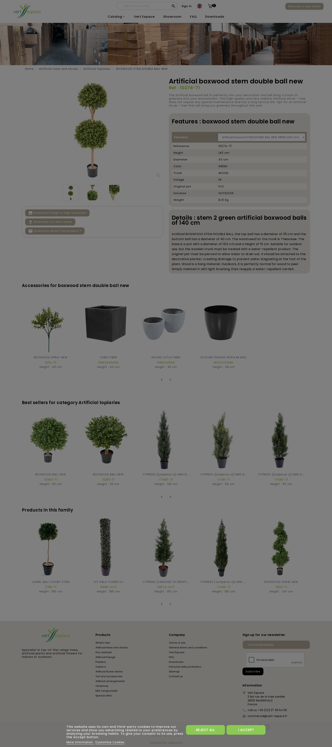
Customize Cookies (109, 742)
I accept (246, 729)
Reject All (205, 729)
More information (80, 742)
